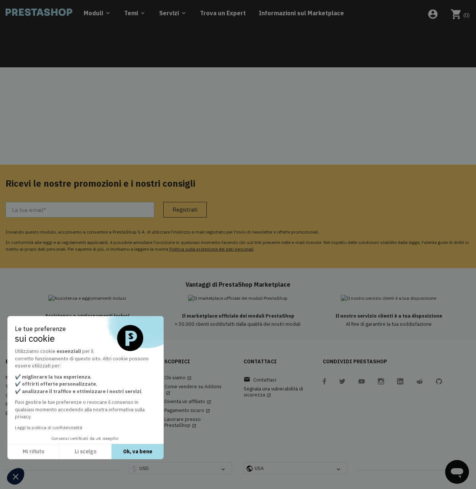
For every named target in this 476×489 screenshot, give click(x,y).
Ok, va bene (137, 451)
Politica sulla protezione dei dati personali (211, 249)
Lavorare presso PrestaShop (182, 422)
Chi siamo (178, 378)
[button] (16, 476)
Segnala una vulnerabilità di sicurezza (273, 392)
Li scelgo (85, 451)
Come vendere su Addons (193, 389)
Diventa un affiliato (187, 402)
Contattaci (260, 379)
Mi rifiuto (33, 451)
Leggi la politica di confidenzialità (48, 427)
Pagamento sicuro (187, 411)
